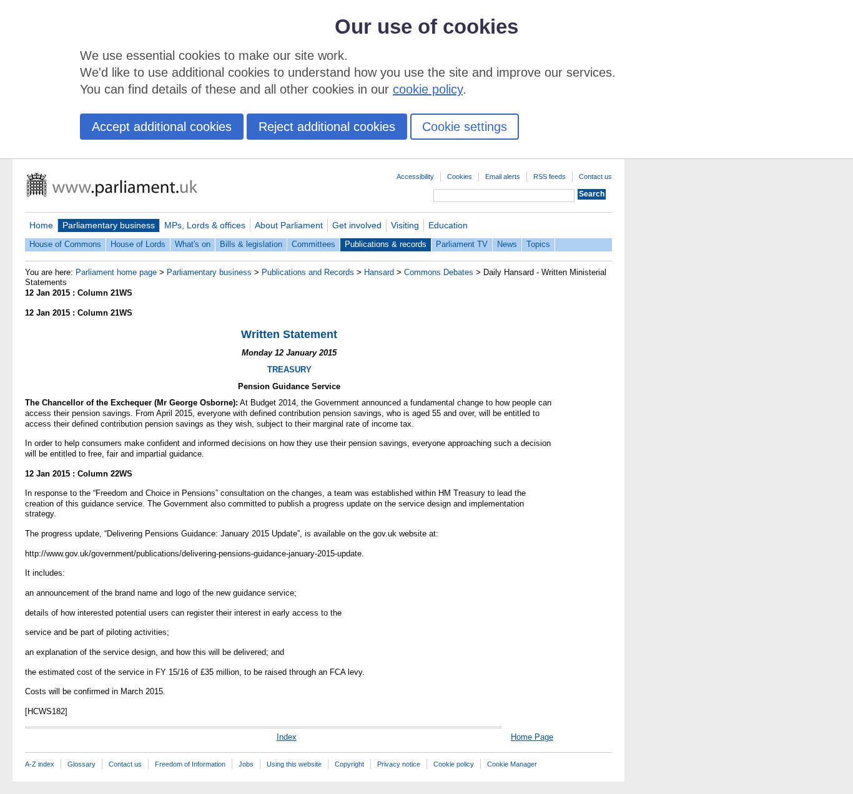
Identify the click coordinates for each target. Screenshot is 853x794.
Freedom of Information (190, 764)
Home (41, 225)
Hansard (379, 272)
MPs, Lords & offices (204, 225)
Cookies (459, 176)
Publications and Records (308, 272)
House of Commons (65, 244)
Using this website (294, 764)
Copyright (349, 764)
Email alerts (502, 176)
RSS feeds (549, 176)
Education (448, 225)
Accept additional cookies (162, 126)
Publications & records (385, 244)
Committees (313, 244)
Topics (538, 244)
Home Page (532, 737)
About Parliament (289, 225)
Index (287, 737)
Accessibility (415, 176)
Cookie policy (453, 764)
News (507, 244)
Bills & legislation (251, 244)
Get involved (357, 225)
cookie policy (428, 89)
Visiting (405, 225)
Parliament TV (462, 244)
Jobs (246, 764)
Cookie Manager (512, 764)
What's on (192, 244)
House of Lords (138, 244)
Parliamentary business (108, 225)
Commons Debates (438, 272)
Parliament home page (116, 272)
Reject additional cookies (327, 126)
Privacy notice (398, 764)
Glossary (81, 764)
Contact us (595, 176)
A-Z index (39, 764)
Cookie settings (464, 126)
